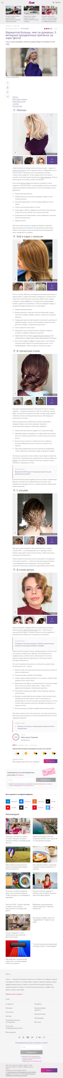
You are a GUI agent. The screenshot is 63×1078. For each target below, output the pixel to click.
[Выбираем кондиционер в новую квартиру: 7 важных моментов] (45, 901)
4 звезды (50, 28)
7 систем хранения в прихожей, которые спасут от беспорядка (45, 945)
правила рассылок (29, 785)
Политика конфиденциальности (14, 1027)
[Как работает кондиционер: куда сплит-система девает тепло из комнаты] (18, 948)
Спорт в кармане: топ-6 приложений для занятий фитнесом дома (15, 935)
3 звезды (48, 28)
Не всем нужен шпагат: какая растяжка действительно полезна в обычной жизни (13, 18)
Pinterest (40, 807)
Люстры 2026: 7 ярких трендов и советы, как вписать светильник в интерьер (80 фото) (18, 907)
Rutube (53, 801)
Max (52, 807)
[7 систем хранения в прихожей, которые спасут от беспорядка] (45, 941)
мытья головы (25, 183)
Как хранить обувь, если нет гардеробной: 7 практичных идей (44, 920)
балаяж (15, 460)
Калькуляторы (39, 1014)
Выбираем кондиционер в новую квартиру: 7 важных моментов (43, 906)
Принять (49, 1070)
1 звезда (45, 28)
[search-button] (53, 2)
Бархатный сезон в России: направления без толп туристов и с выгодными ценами (45, 838)
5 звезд (51, 28)
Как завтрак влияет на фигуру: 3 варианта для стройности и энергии (45, 867)
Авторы (8, 1016)
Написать (51, 761)
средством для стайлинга (41, 336)
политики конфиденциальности (16, 785)
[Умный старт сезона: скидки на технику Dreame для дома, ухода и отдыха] (31, 10)
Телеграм (14, 801)
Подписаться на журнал (14, 994)
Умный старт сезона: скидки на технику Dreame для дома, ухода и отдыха (31, 18)
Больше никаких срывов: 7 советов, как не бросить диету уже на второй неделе (44, 893)
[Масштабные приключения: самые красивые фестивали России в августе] (18, 854)
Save (8, 74)
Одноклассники (41, 801)
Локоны (15, 97)
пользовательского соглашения (44, 784)
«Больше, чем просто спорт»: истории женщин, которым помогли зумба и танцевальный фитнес (49, 18)
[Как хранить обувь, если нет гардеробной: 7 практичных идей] (45, 914)
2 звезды (46, 28)
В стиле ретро (17, 106)
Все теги (37, 1022)
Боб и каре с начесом (20, 99)
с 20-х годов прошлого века (28, 630)
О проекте (9, 1004)
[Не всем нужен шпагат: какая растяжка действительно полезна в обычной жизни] (13, 10)
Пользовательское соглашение (13, 1021)
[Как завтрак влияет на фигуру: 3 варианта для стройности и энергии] (45, 854)
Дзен (26, 807)
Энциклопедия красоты (40, 1009)
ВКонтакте (28, 801)
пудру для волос (45, 177)
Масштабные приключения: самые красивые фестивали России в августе (16, 867)
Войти (58, 2)
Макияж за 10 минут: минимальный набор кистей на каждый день (36, 727)
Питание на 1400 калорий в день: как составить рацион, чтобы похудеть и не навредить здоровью (18, 894)
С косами (16, 104)
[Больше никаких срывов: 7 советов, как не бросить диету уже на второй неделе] (45, 880)
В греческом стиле (19, 101)
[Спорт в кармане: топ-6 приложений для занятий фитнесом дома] (18, 922)
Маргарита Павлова (12, 29)
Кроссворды (39, 1018)
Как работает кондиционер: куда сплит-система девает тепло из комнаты (16, 961)
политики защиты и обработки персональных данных (20, 1074)
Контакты (9, 1012)
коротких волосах (19, 170)
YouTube (13, 807)
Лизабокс (38, 1004)
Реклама (9, 1008)
